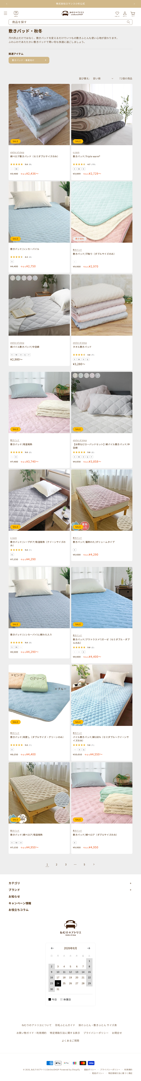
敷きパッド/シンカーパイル (24, 249)
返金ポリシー (90, 1069)
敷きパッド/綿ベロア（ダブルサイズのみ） (95, 834)
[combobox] (70, 22)
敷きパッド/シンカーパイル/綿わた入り (31, 634)
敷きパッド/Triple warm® (86, 156)
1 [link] (47, 864)
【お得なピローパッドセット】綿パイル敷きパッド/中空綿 (101, 446)
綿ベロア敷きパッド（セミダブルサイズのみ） (34, 156)
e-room (76, 152)
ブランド (14, 890)
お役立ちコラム (19, 910)
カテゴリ (14, 883)
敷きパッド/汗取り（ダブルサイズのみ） (94, 253)
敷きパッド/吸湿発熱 (21, 444)
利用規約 (128, 1069)
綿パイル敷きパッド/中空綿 (24, 346)
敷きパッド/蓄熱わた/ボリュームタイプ (94, 542)
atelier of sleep (17, 152)
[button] (9, 13)
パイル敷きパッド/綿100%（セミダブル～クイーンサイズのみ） (101, 738)
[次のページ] (93, 864)
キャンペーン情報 (20, 903)
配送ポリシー (98, 1073)
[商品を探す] (128, 22)
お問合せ (117, 1033)
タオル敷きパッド (82, 346)
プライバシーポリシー (96, 1033)
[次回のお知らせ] (134, 4)
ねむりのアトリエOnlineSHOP (45, 1069)
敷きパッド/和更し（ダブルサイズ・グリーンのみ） (37, 737)
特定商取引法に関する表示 (65, 1033)
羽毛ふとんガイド (65, 1025)
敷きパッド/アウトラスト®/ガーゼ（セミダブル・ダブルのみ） (101, 641)
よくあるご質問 (70, 1040)
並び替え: (84, 78)
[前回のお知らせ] (6, 4)
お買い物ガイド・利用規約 (32, 1033)
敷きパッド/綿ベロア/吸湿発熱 (26, 834)
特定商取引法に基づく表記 (120, 1073)
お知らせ (14, 896)
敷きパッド (77, 249)
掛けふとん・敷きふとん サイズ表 (98, 1025)
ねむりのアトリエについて (37, 1025)
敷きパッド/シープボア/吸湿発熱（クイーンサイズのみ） (38, 543)
